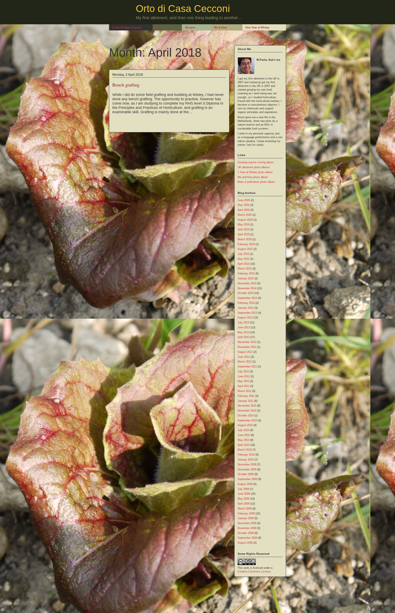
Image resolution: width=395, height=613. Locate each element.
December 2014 (247, 283)
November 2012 (247, 346)
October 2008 (246, 533)
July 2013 (243, 322)
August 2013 (245, 317)
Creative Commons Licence (254, 571)
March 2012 (245, 361)
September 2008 (247, 537)
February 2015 (246, 273)
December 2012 (247, 342)
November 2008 (247, 528)
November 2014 (247, 288)
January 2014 (246, 307)
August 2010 (245, 425)
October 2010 (246, 415)
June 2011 (244, 376)
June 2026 (244, 200)
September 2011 (247, 366)
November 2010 (247, 410)
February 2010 (246, 454)
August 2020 (245, 219)
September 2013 (247, 312)
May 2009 (243, 498)
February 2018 (246, 244)
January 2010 (246, 459)
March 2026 (245, 214)
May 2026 (243, 204)
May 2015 (243, 258)
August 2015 (245, 249)
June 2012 (244, 356)
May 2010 (243, 440)
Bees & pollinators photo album (256, 181)
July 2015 (243, 253)
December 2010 (247, 405)
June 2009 (244, 493)
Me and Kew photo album (253, 177)
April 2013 (244, 337)
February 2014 (246, 302)
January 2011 (245, 400)
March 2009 (245, 508)
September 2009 (247, 479)
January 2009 (246, 518)
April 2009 (244, 503)
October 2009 (246, 474)
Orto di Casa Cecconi (183, 8)
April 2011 (243, 386)
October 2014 (246, 293)
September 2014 (247, 298)
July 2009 (243, 489)
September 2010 (247, 420)
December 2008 (247, 523)
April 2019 (244, 229)
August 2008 (245, 542)
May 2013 (243, 332)
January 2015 (246, 278)
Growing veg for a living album (256, 162)
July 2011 (243, 371)
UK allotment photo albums (254, 167)
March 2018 (245, 239)
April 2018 (244, 234)
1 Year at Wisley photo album (255, 172)
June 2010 (244, 435)
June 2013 (244, 327)
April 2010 (244, 444)
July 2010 (243, 430)
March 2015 (245, 268)
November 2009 (247, 469)
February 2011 (246, 395)
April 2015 (244, 263)
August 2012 (245, 351)
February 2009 (246, 513)
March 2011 (244, 391)
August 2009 (245, 484)
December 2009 (247, 464)
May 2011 (243, 381)
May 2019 (243, 224)
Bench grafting (125, 85)
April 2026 (244, 209)
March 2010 (245, 449)
